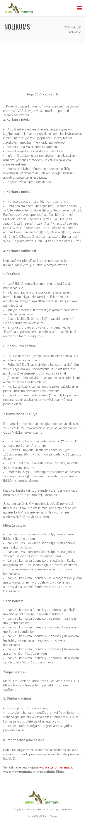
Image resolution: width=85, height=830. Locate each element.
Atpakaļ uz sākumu (72, 29)
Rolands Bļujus (48, 816)
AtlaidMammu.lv (39, 809)
